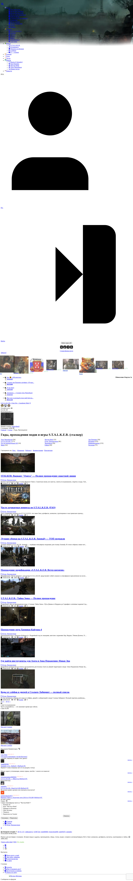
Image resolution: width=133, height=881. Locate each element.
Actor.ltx (9, 867)
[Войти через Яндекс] (68, 347)
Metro (3, 445)
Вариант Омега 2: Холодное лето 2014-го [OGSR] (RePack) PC (21, 797)
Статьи (10, 430)
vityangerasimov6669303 (8, 777)
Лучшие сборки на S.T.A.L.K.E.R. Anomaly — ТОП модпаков (33, 538)
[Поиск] (2, 4)
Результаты (13, 818)
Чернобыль (48, 443)
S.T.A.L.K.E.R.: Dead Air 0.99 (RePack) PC (15, 788)
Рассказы (91, 445)
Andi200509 (5, 764)
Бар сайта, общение (13, 857)
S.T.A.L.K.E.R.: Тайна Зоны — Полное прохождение (28, 598)
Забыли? (3, 352)
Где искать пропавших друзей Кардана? (14, 756)
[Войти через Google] (71, 347)
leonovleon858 (53, 832)
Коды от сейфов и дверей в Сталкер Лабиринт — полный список (35, 692)
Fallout (47, 445)
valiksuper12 (29, 832)
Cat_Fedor (4, 755)
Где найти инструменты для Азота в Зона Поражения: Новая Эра (35, 661)
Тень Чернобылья (6, 439)
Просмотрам (48, 450)
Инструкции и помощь (14, 871)
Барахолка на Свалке (10, 814)
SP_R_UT (21, 832)
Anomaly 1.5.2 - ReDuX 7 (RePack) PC (13, 766)
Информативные (94, 443)
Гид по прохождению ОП (9, 443)
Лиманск (6, 812)
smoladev (4, 786)
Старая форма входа (66, 351)
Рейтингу (28, 450)
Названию (20, 450)
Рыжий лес (7, 804)
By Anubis (20, 842)
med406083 (44, 832)
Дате (13, 450)
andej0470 (62, 832)
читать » (130, 760)
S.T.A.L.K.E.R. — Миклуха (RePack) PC (14, 779)
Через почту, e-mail (12, 855)
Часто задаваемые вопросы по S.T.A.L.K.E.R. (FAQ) (28, 507)
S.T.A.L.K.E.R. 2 (6, 441)
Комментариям (38, 450)
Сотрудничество (12, 859)
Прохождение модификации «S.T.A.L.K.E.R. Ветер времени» (32, 570)
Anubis (21, 483)
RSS (15, 842)
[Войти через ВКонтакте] (61, 347)
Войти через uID (66, 343)
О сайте (9, 860)
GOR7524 (37, 832)
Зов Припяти (92, 439)
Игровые (91, 441)
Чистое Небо (49, 439)
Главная (3, 430)
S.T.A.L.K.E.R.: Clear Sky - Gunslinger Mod (15, 403)
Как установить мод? (14, 869)
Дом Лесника (7, 810)
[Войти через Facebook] (64, 347)
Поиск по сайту (11, 872)
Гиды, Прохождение (51, 441)
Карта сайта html (6, 842)
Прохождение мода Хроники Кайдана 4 (21, 629)
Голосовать (5, 818)
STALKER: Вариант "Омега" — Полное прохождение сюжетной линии (38, 476)
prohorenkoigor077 (7, 796)
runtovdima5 (15, 426)
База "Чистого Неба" (10, 806)
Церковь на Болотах (9, 808)
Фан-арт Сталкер (6, 727)
